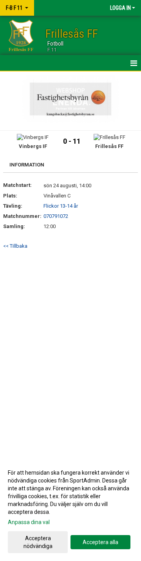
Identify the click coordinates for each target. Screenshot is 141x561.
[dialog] (70, 509)
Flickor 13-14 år (60, 206)
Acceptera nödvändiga (38, 542)
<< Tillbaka (15, 246)
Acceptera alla (100, 542)
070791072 (55, 216)
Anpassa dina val (29, 522)
